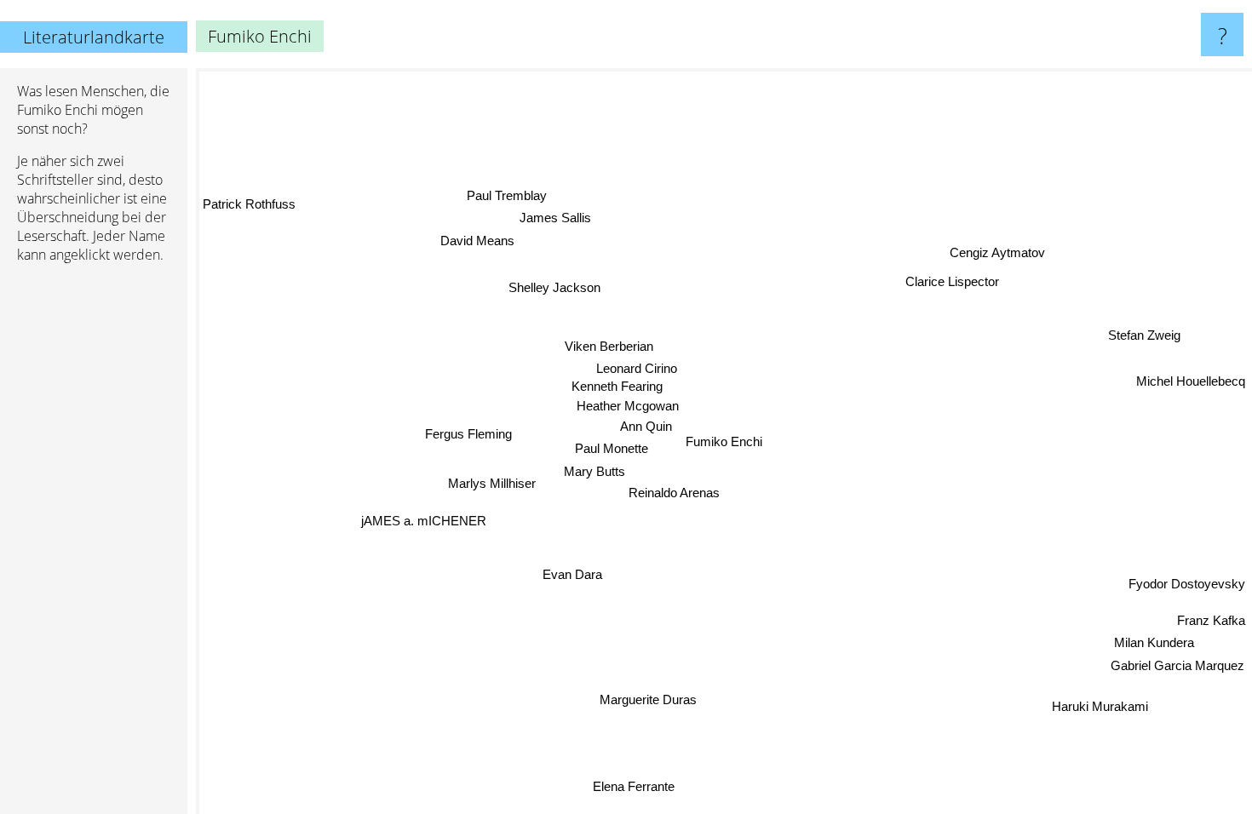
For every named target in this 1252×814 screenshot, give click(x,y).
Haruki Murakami (1098, 706)
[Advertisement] (94, 537)
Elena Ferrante (628, 785)
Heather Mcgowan (628, 404)
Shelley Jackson (553, 286)
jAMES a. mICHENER (423, 520)
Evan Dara (571, 573)
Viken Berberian (609, 345)
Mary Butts (594, 469)
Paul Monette (612, 447)
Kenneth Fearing (617, 385)
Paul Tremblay (500, 195)
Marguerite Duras (650, 700)
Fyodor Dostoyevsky (1187, 584)
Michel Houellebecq (1190, 382)
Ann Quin (646, 425)
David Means (476, 241)
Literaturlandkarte (93, 37)
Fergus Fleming (468, 434)
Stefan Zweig (1145, 336)
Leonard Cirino (637, 367)
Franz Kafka (1211, 622)
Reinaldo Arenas (674, 492)
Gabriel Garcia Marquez (1176, 667)
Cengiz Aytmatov (997, 252)
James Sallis (553, 218)
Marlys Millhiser (492, 483)
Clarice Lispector (961, 285)
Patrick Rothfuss (249, 203)
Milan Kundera (1154, 644)
